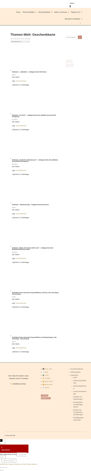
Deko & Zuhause (60, 12)
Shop (18, 12)
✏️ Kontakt (46, 378)
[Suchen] (80, 37)
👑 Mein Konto (47, 381)
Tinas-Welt (9, 435)
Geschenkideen (44, 12)
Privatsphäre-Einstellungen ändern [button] (78, 404)
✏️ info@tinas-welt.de (18, 384)
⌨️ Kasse (45, 387)
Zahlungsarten (75, 372)
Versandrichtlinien (76, 369)
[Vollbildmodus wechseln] (2, 467)
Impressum (74, 375)
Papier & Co (75, 12)
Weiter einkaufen (9, 460)
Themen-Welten (28, 12)
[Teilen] (4, 467)
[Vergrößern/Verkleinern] (0, 467)
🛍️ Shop (45, 375)
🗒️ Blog (45, 372)
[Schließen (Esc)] (6, 467)
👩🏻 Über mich (47, 369)
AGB (75, 377)
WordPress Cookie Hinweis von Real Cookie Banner (18, 464)
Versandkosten (21, 81)
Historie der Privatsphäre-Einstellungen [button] (78, 412)
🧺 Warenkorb (47, 384)
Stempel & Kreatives (72, 19)
